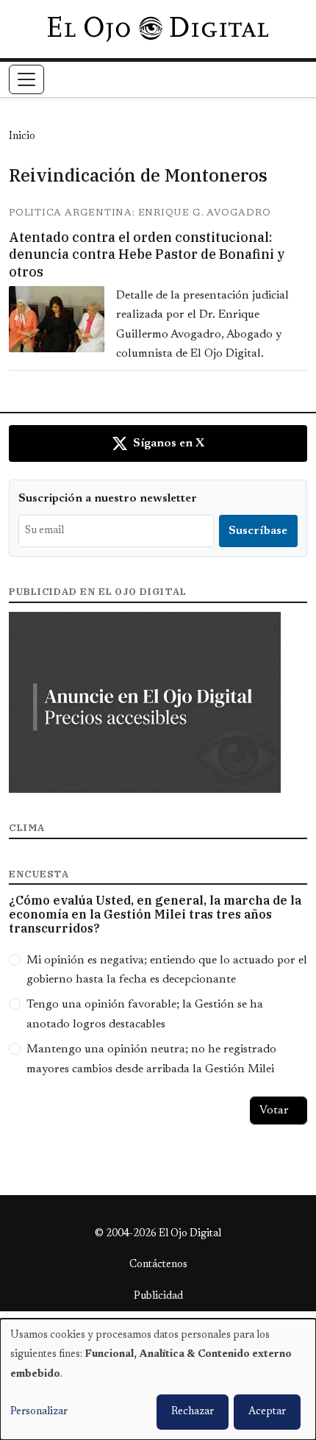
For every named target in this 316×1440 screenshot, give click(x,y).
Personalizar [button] (39, 1412)
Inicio (22, 137)
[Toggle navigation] (26, 79)
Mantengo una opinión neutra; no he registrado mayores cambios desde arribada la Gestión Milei (151, 1059)
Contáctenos (158, 1265)
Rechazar (192, 1412)
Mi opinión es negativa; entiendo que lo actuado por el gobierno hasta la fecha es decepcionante (166, 970)
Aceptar (267, 1412)
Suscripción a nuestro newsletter (107, 499)
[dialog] (158, 1379)
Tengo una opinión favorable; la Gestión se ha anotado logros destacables (144, 1014)
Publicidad (158, 1296)
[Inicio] (157, 28)
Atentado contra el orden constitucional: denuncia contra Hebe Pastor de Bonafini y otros (147, 254)
